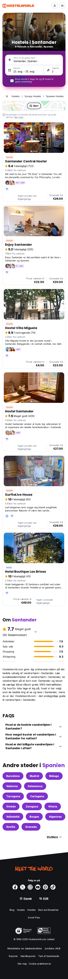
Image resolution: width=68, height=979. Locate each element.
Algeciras (55, 816)
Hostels (21, 910)
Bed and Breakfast (48, 910)
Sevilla (10, 826)
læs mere (19, 117)
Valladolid (12, 816)
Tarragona (13, 796)
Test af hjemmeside (48, 956)
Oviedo (11, 806)
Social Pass (34, 917)
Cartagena (37, 796)
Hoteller (31, 910)
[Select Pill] (55, 6)
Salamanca (35, 786)
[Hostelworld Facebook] (15, 887)
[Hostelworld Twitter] (22, 887)
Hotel (9, 567)
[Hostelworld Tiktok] (53, 887)
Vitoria (52, 806)
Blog (12, 910)
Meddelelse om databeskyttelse (24, 948)
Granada (31, 826)
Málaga (54, 776)
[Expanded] (7, 96)
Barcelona (13, 776)
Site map (22, 963)
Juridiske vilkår (52, 948)
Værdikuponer (28, 956)
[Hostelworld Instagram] (30, 887)
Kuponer (13, 956)
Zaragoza (32, 806)
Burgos (34, 816)
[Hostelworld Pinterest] (45, 887)
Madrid (34, 776)
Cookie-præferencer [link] (40, 963)
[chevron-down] (35, 632)
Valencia (12, 786)
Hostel (9, 157)
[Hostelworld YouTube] (37, 887)
